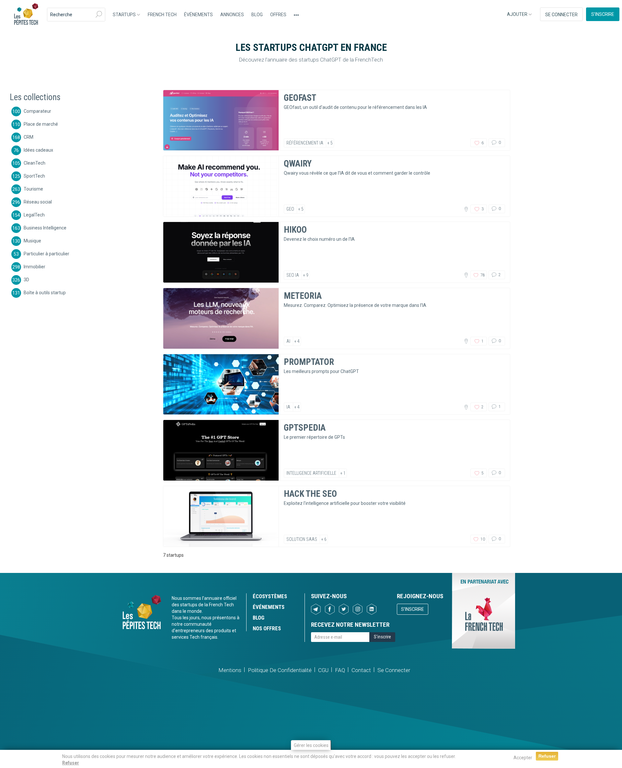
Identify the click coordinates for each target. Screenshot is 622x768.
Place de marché (41, 123)
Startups (125, 14)
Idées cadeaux (38, 149)
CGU (323, 670)
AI (288, 341)
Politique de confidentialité (280, 670)
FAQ (340, 670)
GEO (290, 209)
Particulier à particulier (46, 253)
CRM (28, 136)
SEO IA (292, 275)
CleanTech (34, 162)
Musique (32, 240)
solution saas (301, 539)
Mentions (229, 670)
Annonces (232, 14)
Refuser (70, 763)
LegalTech (34, 214)
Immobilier (34, 266)
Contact (361, 670)
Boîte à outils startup (45, 292)
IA (288, 407)
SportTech (34, 175)
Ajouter (517, 14)
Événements (198, 14)
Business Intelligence (45, 227)
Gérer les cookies (311, 745)
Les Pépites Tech (26, 14)
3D (26, 279)
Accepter (522, 757)
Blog (257, 14)
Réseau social (38, 201)
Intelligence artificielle (311, 473)
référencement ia (304, 142)
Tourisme (33, 188)
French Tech (162, 14)
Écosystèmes (270, 596)
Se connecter (561, 14)
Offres (278, 14)
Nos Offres (267, 628)
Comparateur (37, 110)
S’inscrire (602, 14)
